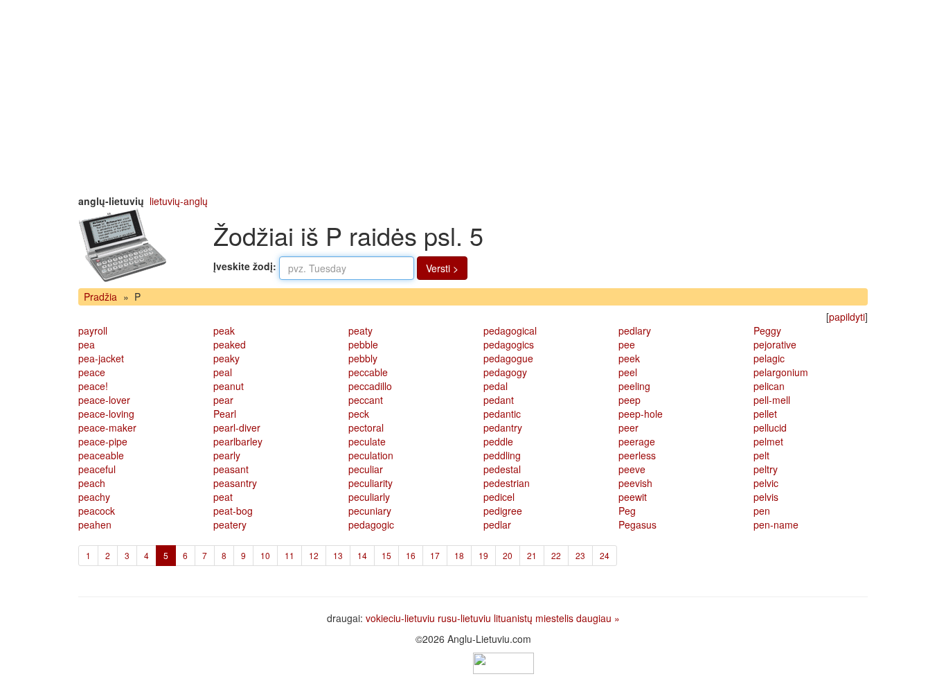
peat (223, 497)
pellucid (770, 427)
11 (289, 555)
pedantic (502, 414)
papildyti (847, 317)
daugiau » (598, 618)
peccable (368, 372)
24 (604, 555)
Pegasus (637, 524)
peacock (96, 511)
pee (626, 344)
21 (532, 555)
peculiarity (370, 483)
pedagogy (505, 372)
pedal (495, 386)
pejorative (774, 344)
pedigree (502, 511)
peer (628, 427)
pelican (769, 386)
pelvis (765, 497)
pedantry (502, 427)
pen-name (775, 524)
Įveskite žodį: (244, 266)
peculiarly (369, 497)
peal (222, 372)
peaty (360, 330)
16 (411, 555)
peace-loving (106, 414)
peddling (502, 455)
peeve (631, 469)
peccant (365, 400)
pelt (761, 455)
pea (86, 344)
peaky (226, 358)
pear (223, 400)
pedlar (497, 524)
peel (627, 372)
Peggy (767, 330)
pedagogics (508, 344)
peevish (635, 483)
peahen (94, 524)
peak (224, 330)
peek (629, 358)
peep (629, 400)
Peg (627, 511)
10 (265, 555)
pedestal (502, 469)
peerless (637, 455)
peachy (94, 497)
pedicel (499, 497)
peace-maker (107, 427)
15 (386, 555)
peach (91, 483)
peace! (93, 386)
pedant (498, 400)
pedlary (634, 330)
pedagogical (510, 330)
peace (91, 372)
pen (761, 511)
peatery (230, 524)
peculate (367, 441)
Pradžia (100, 296)
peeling (634, 386)
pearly (226, 455)
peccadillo (370, 386)
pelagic (769, 358)
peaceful (97, 469)
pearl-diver (236, 427)
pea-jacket (101, 358)
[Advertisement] (473, 97)
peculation (370, 455)
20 (507, 555)
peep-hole (640, 414)
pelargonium (780, 372)
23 (580, 555)
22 (556, 555)
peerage (636, 441)
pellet (765, 414)
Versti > (442, 268)
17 (435, 555)
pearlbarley (237, 441)
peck (358, 414)
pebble (363, 344)
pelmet (768, 441)
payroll (92, 330)
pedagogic (371, 524)
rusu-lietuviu (464, 618)
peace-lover (104, 400)
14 (362, 555)
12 (314, 555)
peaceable (101, 455)
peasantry (235, 483)
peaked (229, 344)
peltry (765, 469)
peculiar (365, 469)
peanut (228, 386)
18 (459, 555)
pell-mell (771, 400)
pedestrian (506, 483)
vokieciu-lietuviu (400, 618)
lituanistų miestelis (533, 618)
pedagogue (508, 358)
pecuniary (369, 511)
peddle (498, 441)
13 (338, 555)
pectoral (366, 427)
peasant (231, 469)
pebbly (362, 358)
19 (483, 555)
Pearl (224, 414)
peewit (632, 497)
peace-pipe (102, 441)
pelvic (765, 483)
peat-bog (233, 511)
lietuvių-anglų (179, 201)
